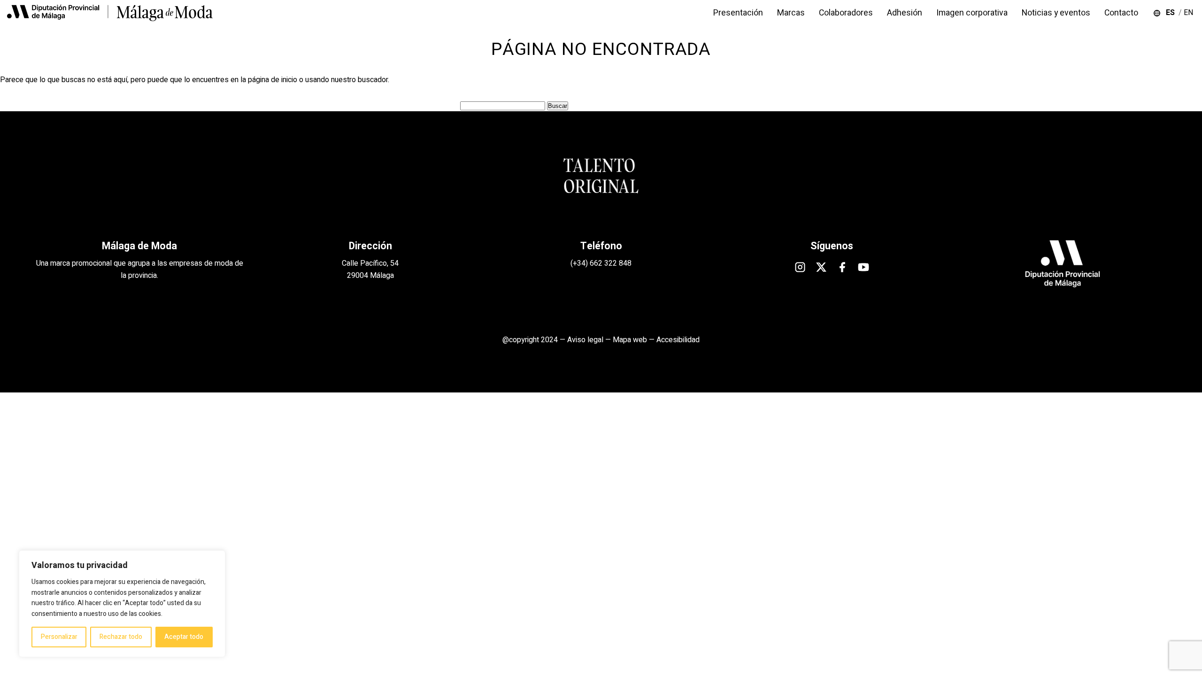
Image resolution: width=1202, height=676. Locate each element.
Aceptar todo (183, 637)
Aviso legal (585, 340)
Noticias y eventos (1056, 13)
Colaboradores (846, 13)
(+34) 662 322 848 (601, 263)
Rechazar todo (121, 637)
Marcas (791, 13)
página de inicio (272, 79)
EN (1189, 12)
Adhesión (904, 13)
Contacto (1121, 13)
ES (1172, 12)
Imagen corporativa (972, 13)
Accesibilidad (678, 340)
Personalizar (59, 637)
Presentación (738, 13)
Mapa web (630, 340)
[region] (122, 603)
